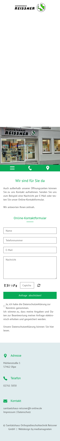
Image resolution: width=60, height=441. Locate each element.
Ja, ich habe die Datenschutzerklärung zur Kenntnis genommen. (28, 306)
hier (52, 326)
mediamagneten (43, 429)
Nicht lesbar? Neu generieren (38, 285)
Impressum (9, 412)
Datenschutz (24, 412)
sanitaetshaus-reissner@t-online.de (22, 408)
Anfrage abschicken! (30, 295)
